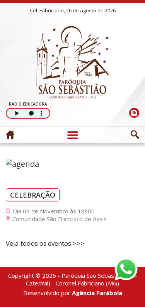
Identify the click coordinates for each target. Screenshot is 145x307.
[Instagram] (134, 112)
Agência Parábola (97, 293)
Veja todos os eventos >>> (45, 243)
